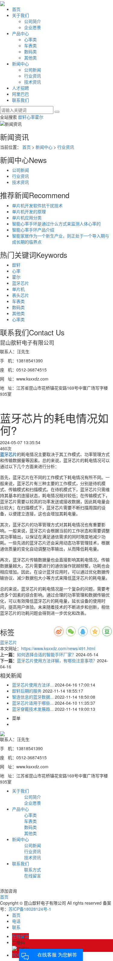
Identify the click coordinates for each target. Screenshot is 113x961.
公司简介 (32, 21)
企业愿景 (32, 27)
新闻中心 (20, 64)
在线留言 (32, 876)
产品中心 (20, 33)
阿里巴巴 (20, 94)
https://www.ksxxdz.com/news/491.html (58, 648)
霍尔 (39, 117)
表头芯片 (20, 295)
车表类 (30, 45)
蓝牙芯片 (20, 283)
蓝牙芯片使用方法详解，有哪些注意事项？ (57, 660)
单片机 (18, 289)
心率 (31, 117)
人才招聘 (20, 88)
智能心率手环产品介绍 (33, 230)
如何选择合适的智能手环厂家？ (46, 654)
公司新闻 (32, 70)
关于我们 (20, 15)
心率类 (30, 39)
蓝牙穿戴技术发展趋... (33, 709)
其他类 (30, 58)
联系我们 (20, 100)
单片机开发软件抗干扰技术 (37, 205)
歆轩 (22, 117)
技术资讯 (32, 82)
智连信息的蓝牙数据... (33, 697)
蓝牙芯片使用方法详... (33, 685)
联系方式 (32, 869)
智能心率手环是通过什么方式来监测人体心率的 (56, 224)
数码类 (30, 51)
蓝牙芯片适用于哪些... (33, 703)
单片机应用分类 (27, 217)
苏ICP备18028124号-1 (29, 909)
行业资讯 (32, 76)
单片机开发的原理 (29, 211)
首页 (16, 9)
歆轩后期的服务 (27, 691)
